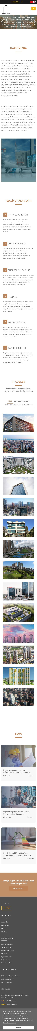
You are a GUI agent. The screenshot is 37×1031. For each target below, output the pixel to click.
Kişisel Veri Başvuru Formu (10, 976)
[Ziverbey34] (18, 444)
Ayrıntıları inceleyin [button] (9, 1023)
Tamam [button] (18, 1027)
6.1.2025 (7, 858)
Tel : (15, 2)
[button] (33, 8)
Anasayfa (4, 922)
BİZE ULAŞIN (6, 908)
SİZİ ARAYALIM (18, 888)
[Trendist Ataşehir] (18, 465)
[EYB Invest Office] (18, 507)
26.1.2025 (8, 776)
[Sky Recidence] (18, 697)
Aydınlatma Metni (7, 979)
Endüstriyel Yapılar (19, 270)
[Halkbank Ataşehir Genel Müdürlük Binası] (18, 486)
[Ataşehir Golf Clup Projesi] (18, 570)
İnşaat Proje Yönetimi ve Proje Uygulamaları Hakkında (16, 813)
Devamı (29, 776)
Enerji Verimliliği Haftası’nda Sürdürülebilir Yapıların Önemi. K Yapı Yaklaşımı (17, 855)
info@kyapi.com (9, 1004)
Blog (2, 928)
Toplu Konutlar (17, 243)
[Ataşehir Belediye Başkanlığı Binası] (18, 591)
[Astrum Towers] (18, 633)
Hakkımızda (5, 925)
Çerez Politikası (6, 982)
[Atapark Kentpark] (18, 549)
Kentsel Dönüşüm (18, 214)
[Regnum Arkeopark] (18, 423)
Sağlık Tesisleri (17, 348)
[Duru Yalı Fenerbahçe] (18, 528)
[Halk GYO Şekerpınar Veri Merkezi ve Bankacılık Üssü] (18, 612)
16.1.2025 (8, 817)
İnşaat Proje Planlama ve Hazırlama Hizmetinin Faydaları (17, 771)
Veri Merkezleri (6, 963)
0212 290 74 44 (8, 1001)
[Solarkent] (18, 655)
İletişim (3, 931)
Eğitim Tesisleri (17, 322)
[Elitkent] (18, 676)
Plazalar (13, 296)
